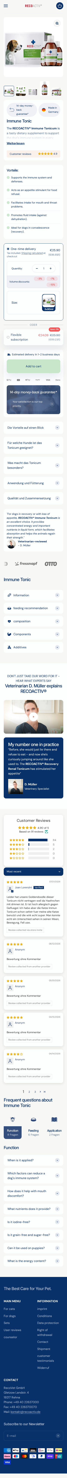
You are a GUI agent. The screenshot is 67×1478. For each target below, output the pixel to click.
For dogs (10, 1316)
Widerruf (43, 1368)
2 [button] (29, 1091)
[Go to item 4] (44, 88)
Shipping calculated (32, 253)
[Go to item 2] (21, 91)
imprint (42, 1309)
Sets (7, 1323)
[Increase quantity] (50, 268)
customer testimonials (45, 1358)
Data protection (48, 1323)
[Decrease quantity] (37, 268)
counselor (10, 1337)
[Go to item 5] (56, 91)
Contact (42, 1342)
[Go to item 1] (9, 91)
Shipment (43, 1349)
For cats (9, 1309)
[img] (15, 882)
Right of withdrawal (44, 1332)
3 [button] (35, 1091)
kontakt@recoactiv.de (25, 1412)
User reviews (12, 1330)
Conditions (44, 1316)
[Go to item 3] (33, 92)
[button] (45, 153)
